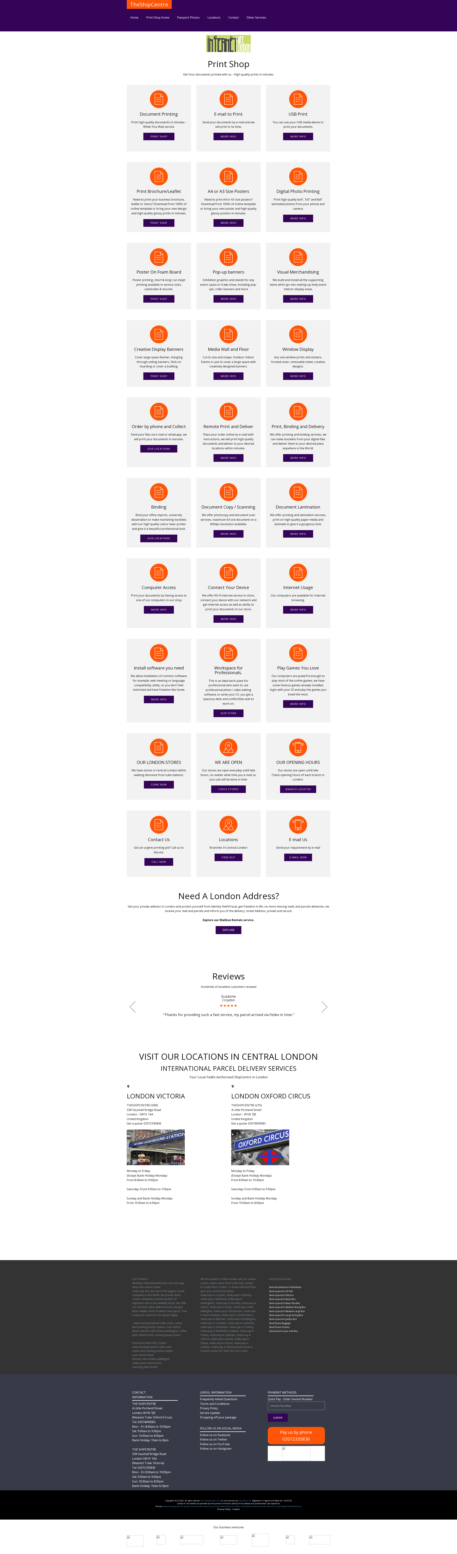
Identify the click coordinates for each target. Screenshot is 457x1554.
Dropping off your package (218, 1417)
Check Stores (228, 789)
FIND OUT (228, 857)
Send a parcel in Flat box (281, 1295)
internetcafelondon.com (210, 1500)
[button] (132, 1007)
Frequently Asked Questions (218, 1399)
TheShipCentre (149, 4)
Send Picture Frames (279, 1327)
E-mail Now (298, 857)
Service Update (210, 1413)
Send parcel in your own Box (283, 1331)
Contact (233, 17)
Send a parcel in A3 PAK (281, 1291)
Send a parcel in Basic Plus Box (284, 1303)
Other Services (256, 17)
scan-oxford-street (143, 1355)
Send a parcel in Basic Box (282, 1299)
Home (134, 17)
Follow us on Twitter (213, 1439)
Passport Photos (188, 17)
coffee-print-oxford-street (147, 1363)
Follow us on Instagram (215, 1449)
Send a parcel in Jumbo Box (283, 1319)
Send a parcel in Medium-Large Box (287, 1311)
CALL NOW (159, 861)
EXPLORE (228, 930)
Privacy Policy (209, 1408)
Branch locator (298, 789)
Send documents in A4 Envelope (285, 1287)
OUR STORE (228, 713)
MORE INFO (228, 136)
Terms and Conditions (215, 1404)
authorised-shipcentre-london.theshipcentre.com (236, 1506)
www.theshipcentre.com (174, 1506)
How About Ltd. (245, 1500)
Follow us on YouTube (215, 1444)
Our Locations (159, 448)
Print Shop (159, 136)
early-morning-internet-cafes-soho (152, 1347)
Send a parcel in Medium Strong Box (287, 1307)
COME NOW (159, 784)
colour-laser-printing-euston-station (152, 1351)
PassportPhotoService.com (291, 1506)
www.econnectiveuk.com (268, 1506)
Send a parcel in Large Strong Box (286, 1315)
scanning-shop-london (145, 1367)
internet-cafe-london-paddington (151, 1359)
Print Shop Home (157, 17)
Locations (213, 17)
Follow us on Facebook (215, 1435)
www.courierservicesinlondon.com (200, 1506)
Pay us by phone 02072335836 (296, 1435)
